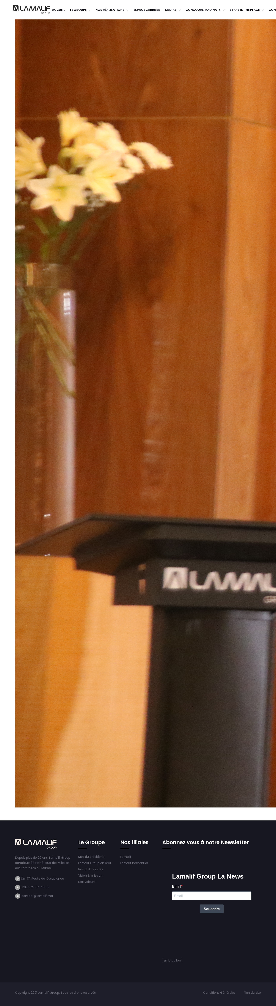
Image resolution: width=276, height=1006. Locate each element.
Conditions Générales (219, 992)
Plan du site (252, 992)
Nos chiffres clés (90, 869)
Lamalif (125, 857)
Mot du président (91, 857)
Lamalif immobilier (134, 863)
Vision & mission (90, 875)
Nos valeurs (87, 882)
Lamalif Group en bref (94, 863)
